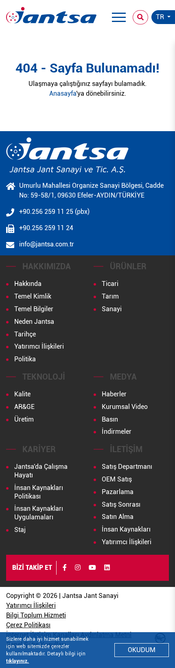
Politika (25, 359)
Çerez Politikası (28, 625)
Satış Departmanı (127, 466)
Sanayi (112, 309)
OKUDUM (141, 650)
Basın (110, 419)
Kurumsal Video (125, 407)
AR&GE (24, 407)
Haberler (114, 394)
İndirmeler (116, 431)
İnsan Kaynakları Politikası (38, 492)
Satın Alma (117, 517)
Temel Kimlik (32, 296)
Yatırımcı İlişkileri (39, 346)
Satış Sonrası (121, 504)
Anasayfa (62, 93)
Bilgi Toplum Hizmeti (36, 615)
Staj (20, 530)
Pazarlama (117, 492)
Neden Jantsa (34, 321)
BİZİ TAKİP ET (32, 567)
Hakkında (28, 284)
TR (161, 17)
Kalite (22, 394)
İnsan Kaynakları (126, 529)
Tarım (110, 296)
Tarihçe (25, 334)
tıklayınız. (17, 661)
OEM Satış (117, 479)
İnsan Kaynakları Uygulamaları (38, 513)
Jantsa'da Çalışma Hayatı (41, 471)
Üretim (24, 419)
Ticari (110, 284)
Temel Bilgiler (33, 309)
